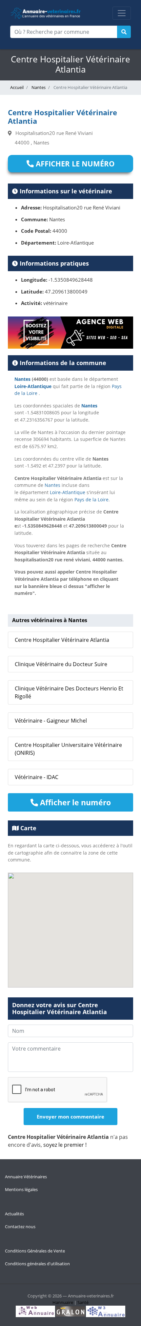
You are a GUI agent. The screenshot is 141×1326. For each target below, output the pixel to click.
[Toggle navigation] (121, 13)
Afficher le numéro (74, 163)
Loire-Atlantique (32, 386)
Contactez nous (20, 1226)
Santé (83, 1302)
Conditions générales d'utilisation (37, 1264)
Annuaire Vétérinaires (26, 1177)
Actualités (14, 1214)
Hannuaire (62, 1302)
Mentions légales (21, 1189)
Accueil (17, 87)
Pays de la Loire (91, 499)
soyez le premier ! (65, 1144)
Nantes (38, 87)
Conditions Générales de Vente (35, 1251)
